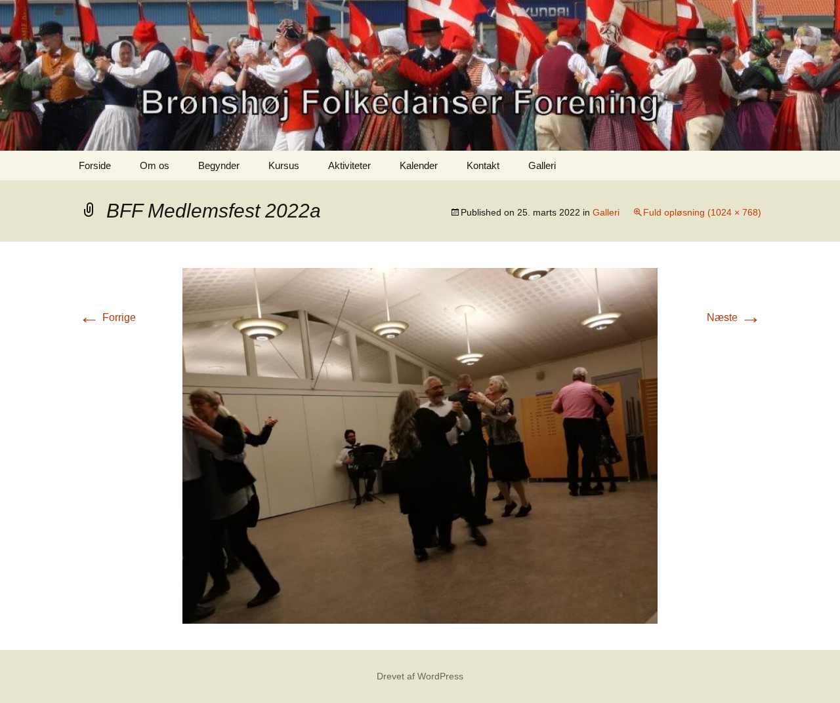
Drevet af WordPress (420, 676)
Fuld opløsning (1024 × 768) (702, 212)
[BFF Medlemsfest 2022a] (420, 445)
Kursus (283, 165)
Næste (734, 317)
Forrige (107, 317)
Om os (154, 165)
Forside (95, 165)
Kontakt (483, 165)
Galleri (542, 165)
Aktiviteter (349, 165)
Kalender (419, 165)
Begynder (219, 165)
